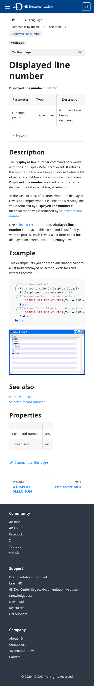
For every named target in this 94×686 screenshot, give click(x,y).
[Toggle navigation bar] (7, 6)
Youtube (15, 546)
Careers (15, 657)
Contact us (17, 644)
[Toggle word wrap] (71, 284)
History (21, 135)
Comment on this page (31, 462)
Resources (16, 608)
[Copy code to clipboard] (79, 284)
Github (14, 553)
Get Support (18, 614)
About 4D (16, 638)
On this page (21, 52)
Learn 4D (15, 583)
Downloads (17, 602)
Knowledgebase (21, 595)
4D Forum (16, 528)
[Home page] (13, 20)
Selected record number (33, 225)
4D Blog (15, 522)
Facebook (16, 534)
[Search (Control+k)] (86, 6)
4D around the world (24, 651)
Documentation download (28, 577)
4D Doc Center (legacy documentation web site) (43, 589)
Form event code (21, 397)
